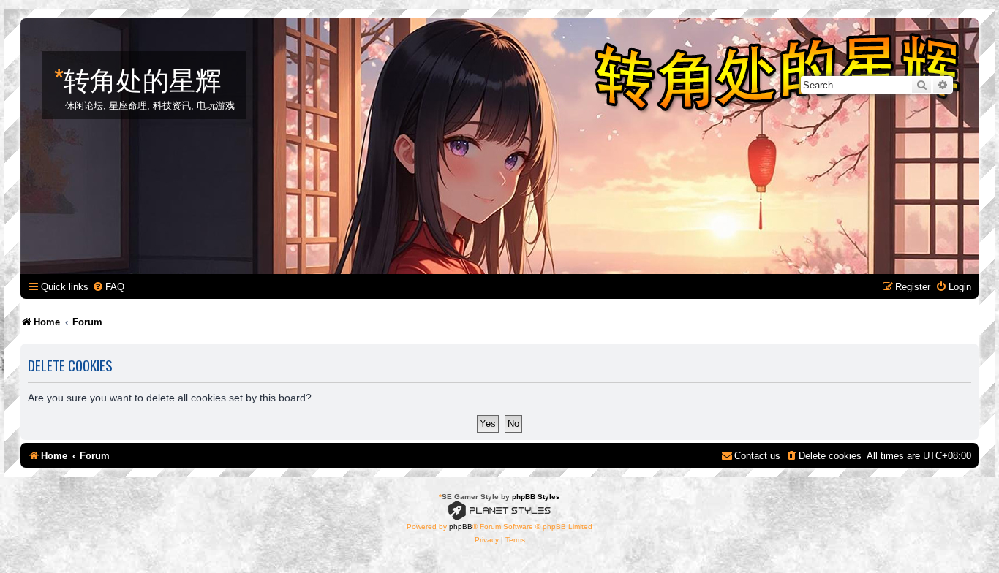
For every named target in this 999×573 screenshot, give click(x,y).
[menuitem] (108, 286)
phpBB (460, 527)
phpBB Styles (536, 497)
